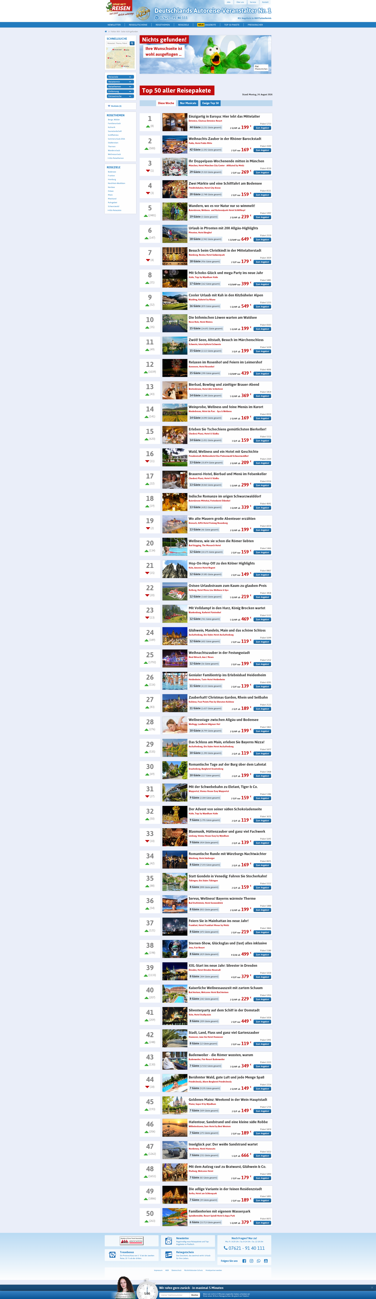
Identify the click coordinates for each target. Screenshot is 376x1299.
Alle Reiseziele (115, 210)
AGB (167, 1270)
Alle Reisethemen (116, 158)
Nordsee (111, 187)
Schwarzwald (113, 206)
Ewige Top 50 (210, 103)
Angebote (207, 24)
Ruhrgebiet (112, 202)
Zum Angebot (262, 128)
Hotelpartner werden (214, 1270)
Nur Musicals (188, 103)
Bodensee (112, 172)
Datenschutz (176, 1270)
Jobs (228, 2)
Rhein (110, 195)
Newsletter (114, 25)
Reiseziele (183, 25)
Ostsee (111, 191)
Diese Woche (166, 103)
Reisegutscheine (138, 25)
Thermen (111, 146)
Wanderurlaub (114, 150)
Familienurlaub (114, 123)
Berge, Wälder (114, 119)
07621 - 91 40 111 (246, 1248)
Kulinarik (111, 127)
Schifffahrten (113, 135)
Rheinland (112, 199)
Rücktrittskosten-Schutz (193, 1270)
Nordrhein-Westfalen (116, 183)
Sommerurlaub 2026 (116, 139)
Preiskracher (255, 25)
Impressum (158, 1270)
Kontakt (265, 2)
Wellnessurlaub (114, 154)
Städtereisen (113, 143)
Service (253, 2)
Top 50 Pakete (231, 25)
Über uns (240, 2)
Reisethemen (163, 25)
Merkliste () (116, 106)
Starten (194, 1295)
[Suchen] (132, 43)
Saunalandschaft (115, 131)
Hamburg (112, 179)
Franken (111, 176)
